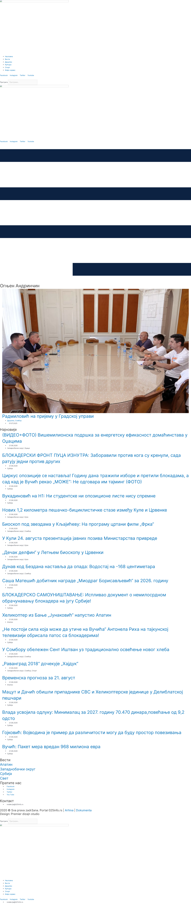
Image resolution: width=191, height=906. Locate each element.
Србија (6, 773)
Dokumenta (84, 810)
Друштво (10, 421)
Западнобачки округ (17, 769)
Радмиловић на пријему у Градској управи (48, 416)
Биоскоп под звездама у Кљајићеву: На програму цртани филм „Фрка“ (78, 524)
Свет (4, 778)
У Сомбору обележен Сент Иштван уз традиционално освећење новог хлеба (85, 649)
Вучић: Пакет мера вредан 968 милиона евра (51, 746)
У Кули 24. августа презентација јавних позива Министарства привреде (79, 538)
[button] (95, 78)
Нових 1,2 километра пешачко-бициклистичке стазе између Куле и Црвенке (84, 510)
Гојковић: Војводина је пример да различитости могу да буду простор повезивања (91, 732)
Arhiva (69, 810)
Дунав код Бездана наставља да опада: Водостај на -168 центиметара (78, 566)
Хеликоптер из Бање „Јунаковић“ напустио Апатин (56, 615)
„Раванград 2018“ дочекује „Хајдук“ (40, 663)
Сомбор (18, 421)
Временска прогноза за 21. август (38, 677)
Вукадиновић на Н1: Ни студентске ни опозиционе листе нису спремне (79, 496)
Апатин (6, 764)
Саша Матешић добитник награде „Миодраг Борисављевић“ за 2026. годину (85, 580)
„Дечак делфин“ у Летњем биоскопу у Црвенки (52, 552)
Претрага (4, 82)
